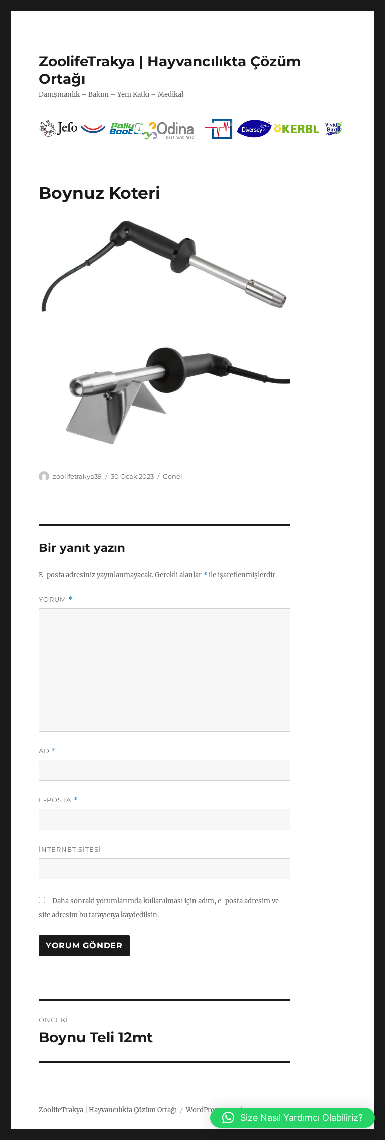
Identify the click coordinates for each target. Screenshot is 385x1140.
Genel (172, 476)
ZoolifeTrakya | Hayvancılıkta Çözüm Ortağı (108, 1110)
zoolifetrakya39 (77, 476)
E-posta (58, 800)
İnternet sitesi (70, 849)
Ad (47, 751)
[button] (292, 1118)
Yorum (56, 599)
